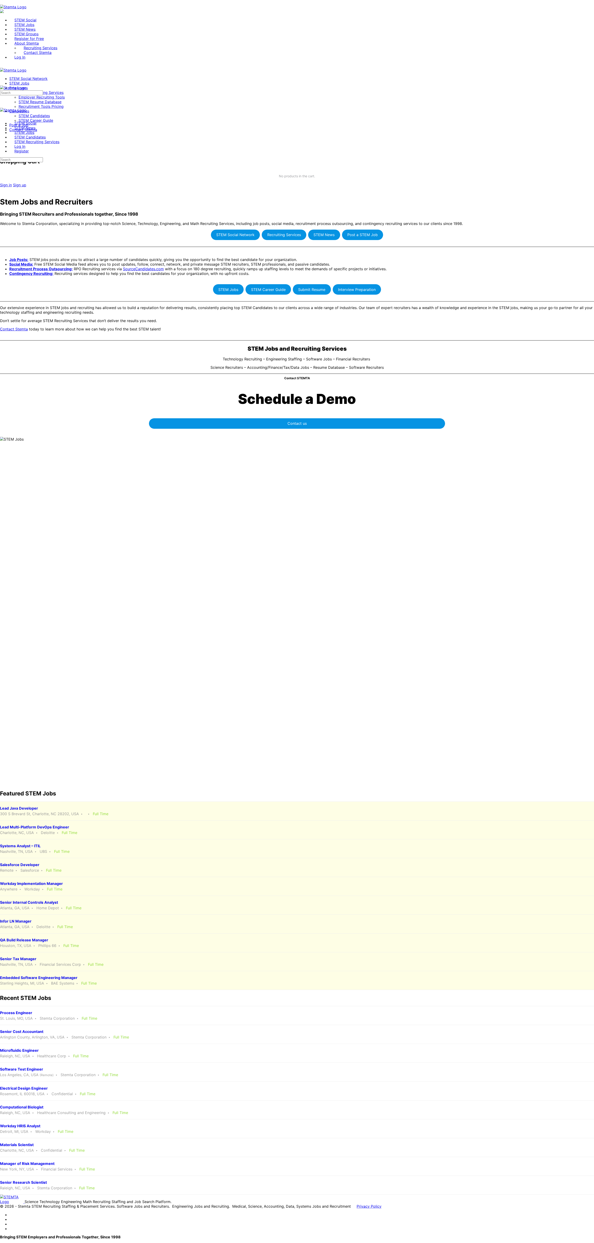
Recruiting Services (284, 234)
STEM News (324, 234)
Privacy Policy (369, 1206)
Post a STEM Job (362, 234)
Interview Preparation (357, 289)
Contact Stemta (14, 329)
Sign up (19, 185)
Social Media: (21, 264)
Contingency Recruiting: (31, 273)
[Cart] (297, 151)
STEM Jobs (228, 289)
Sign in (6, 185)
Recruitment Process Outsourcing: (41, 269)
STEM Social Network (235, 234)
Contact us (297, 423)
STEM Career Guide (268, 289)
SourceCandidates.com (143, 269)
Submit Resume (311, 289)
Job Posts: (18, 259)
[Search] (2, 146)
